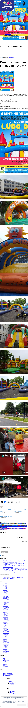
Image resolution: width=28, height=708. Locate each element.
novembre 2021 (6, 598)
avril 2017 (5, 638)
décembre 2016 (6, 642)
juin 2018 (5, 624)
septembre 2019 (6, 610)
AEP (4, 15)
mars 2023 (5, 595)
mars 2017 (5, 639)
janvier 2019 (5, 617)
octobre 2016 (5, 645)
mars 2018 (5, 628)
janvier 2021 (5, 601)
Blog (4, 20)
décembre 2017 (6, 631)
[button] (14, 142)
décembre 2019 (6, 607)
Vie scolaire (5, 666)
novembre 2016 (6, 644)
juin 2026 (5, 583)
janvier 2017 (5, 641)
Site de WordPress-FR (7, 675)
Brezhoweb (5, 577)
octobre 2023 (5, 593)
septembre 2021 (6, 599)
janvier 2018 (5, 630)
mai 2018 (5, 625)
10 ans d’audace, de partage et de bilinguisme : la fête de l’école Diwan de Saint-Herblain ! (15, 561)
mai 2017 (5, 636)
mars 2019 (5, 614)
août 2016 (5, 646)
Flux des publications (7, 673)
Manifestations (11, 57)
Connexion (5, 672)
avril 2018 (5, 626)
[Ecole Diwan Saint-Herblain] (7, 10)
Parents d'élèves (12, 693)
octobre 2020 (5, 603)
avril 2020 (5, 604)
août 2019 (5, 612)
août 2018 (5, 622)
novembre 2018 (6, 618)
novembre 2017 (6, 633)
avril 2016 (5, 649)
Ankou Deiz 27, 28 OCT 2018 (6, 516)
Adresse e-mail (4, 543)
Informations (12, 691)
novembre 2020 (6, 602)
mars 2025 (5, 588)
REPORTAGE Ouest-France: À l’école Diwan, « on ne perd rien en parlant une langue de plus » (15, 571)
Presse (4, 665)
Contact (11, 686)
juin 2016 (5, 647)
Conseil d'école (12, 682)
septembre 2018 (6, 620)
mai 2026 (5, 585)
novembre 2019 (6, 608)
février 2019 (5, 615)
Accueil (6, 13)
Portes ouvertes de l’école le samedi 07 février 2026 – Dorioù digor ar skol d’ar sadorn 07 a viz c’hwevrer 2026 (15, 569)
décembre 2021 (6, 597)
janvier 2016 (5, 650)
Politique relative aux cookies (10, 702)
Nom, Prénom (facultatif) (6, 547)
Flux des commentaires (8, 674)
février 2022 (5, 596)
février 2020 (5, 606)
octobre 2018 (5, 619)
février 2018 (5, 629)
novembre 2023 (6, 592)
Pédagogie (5, 664)
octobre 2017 (5, 634)
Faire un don (7, 22)
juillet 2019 (5, 613)
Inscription (7, 24)
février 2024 (5, 591)
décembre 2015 (6, 651)
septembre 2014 (6, 652)
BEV (5, 17)
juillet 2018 (5, 623)
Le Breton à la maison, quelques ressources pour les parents (13, 578)
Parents (4, 663)
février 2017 (5, 640)
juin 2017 (5, 635)
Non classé (5, 661)
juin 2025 (5, 587)
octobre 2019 (5, 609)
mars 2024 (5, 590)
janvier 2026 (5, 586)
